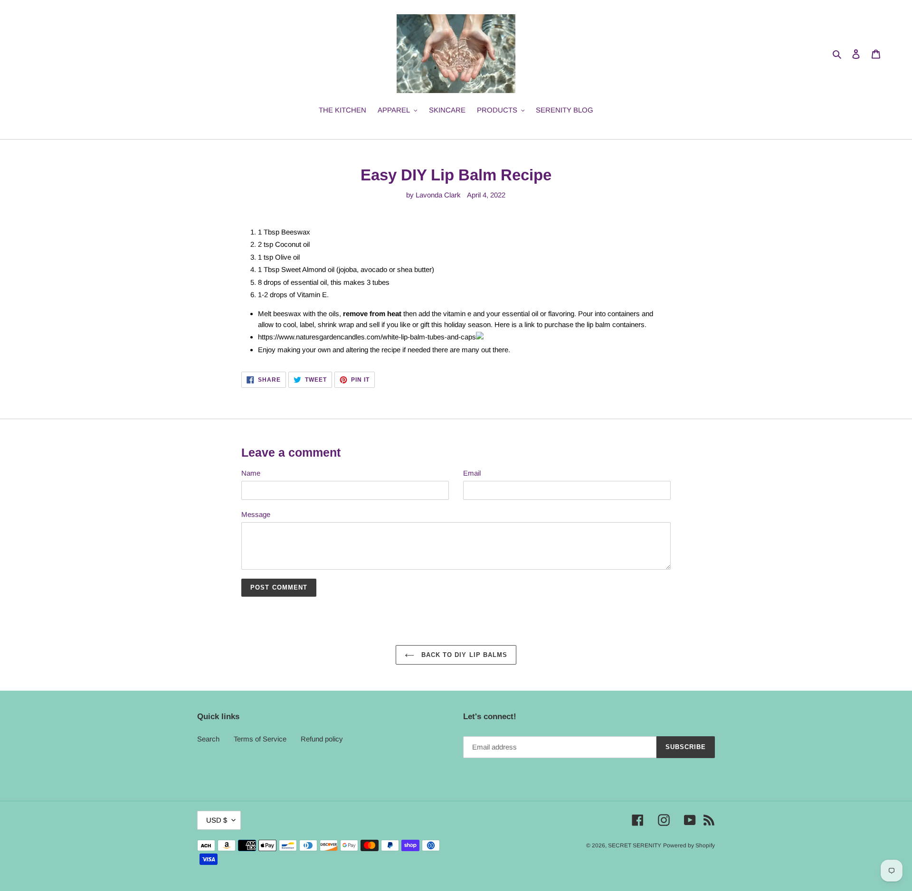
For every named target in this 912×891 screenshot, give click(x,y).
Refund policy (322, 739)
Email (472, 473)
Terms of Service (260, 739)
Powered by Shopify (689, 845)
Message (255, 514)
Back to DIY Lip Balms (463, 654)
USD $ (216, 820)
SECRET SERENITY (634, 845)
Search (208, 739)
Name (250, 473)
